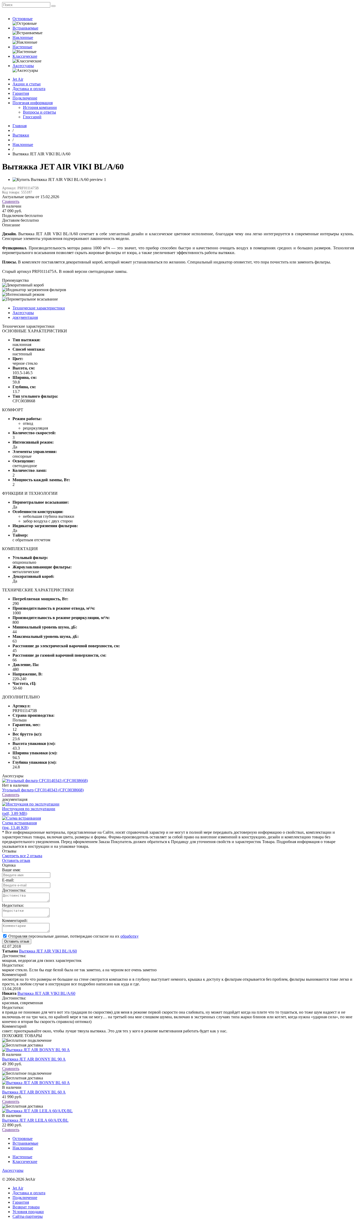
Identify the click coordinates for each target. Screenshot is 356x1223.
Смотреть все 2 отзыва (22, 856)
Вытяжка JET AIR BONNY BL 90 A (34, 1059)
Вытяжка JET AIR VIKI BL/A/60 (48, 951)
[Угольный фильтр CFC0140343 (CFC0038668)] (45, 780)
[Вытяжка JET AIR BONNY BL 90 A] (36, 1050)
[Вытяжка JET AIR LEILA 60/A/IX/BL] (37, 1111)
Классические (25, 56)
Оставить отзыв (16, 860)
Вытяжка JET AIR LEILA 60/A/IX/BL (35, 1120)
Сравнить (10, 201)
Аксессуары (23, 65)
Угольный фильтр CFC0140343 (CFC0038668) (43, 790)
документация (25, 317)
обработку (129, 936)
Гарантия (21, 93)
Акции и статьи (27, 84)
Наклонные (23, 37)
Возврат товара (26, 1207)
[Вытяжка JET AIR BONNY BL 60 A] (36, 1082)
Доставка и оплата (29, 88)
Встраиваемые (25, 28)
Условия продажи (28, 1211)
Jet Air (18, 79)
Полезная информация (33, 103)
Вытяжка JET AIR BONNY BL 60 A (34, 1092)
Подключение (25, 98)
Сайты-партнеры (28, 1216)
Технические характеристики (39, 308)
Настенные (22, 47)
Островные (23, 18)
